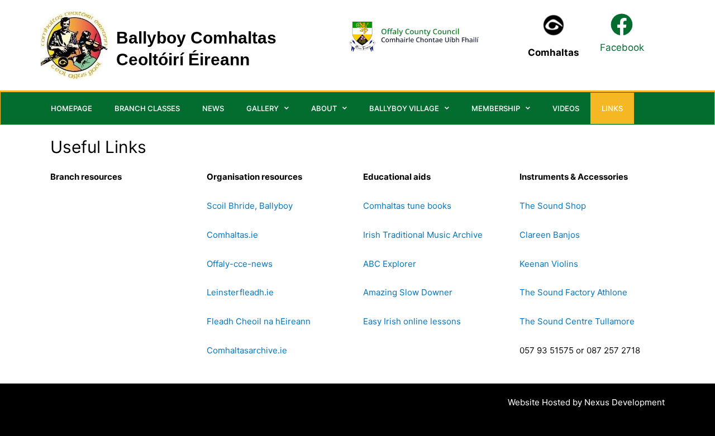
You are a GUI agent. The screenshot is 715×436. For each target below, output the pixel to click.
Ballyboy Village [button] (404, 108)
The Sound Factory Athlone (573, 292)
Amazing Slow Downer (407, 292)
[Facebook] (622, 24)
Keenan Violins (548, 263)
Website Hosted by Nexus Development (586, 402)
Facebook (622, 47)
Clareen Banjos (549, 234)
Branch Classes (147, 108)
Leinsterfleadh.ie (240, 292)
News (213, 108)
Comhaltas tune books (407, 205)
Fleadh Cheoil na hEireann (259, 321)
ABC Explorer (389, 263)
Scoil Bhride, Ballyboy (250, 205)
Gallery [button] (262, 108)
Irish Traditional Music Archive (423, 234)
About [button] (324, 108)
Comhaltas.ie (232, 234)
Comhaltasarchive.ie (247, 350)
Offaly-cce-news (240, 263)
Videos (565, 108)
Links (612, 108)
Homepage (71, 108)
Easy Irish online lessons (412, 321)
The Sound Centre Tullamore (577, 321)
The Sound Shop (552, 205)
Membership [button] (495, 108)
